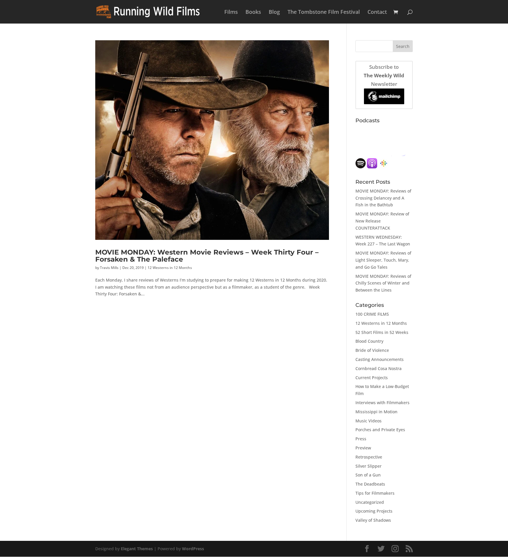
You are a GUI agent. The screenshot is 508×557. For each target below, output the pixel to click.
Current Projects (371, 377)
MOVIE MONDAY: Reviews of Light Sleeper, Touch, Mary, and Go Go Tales (383, 260)
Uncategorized (369, 502)
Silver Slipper (368, 466)
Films (231, 12)
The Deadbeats (370, 484)
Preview (363, 448)
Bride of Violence (372, 350)
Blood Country (369, 341)
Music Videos (368, 421)
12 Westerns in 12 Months (170, 267)
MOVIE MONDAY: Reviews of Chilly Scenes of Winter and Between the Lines (383, 283)
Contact (377, 12)
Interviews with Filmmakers (382, 402)
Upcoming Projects (373, 511)
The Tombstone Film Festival (324, 12)
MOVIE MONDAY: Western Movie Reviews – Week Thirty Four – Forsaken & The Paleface (207, 255)
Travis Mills (109, 267)
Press (360, 438)
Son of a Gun (368, 475)
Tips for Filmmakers (375, 493)
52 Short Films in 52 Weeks (381, 332)
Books (253, 12)
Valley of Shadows (373, 520)
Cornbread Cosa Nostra (378, 368)
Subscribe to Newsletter (384, 75)
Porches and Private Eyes (380, 429)
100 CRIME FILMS (372, 314)
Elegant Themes (137, 548)
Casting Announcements (379, 359)
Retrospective (368, 457)
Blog (274, 12)
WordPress (193, 548)
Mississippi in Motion (376, 411)
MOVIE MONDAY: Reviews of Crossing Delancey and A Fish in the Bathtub (383, 198)
